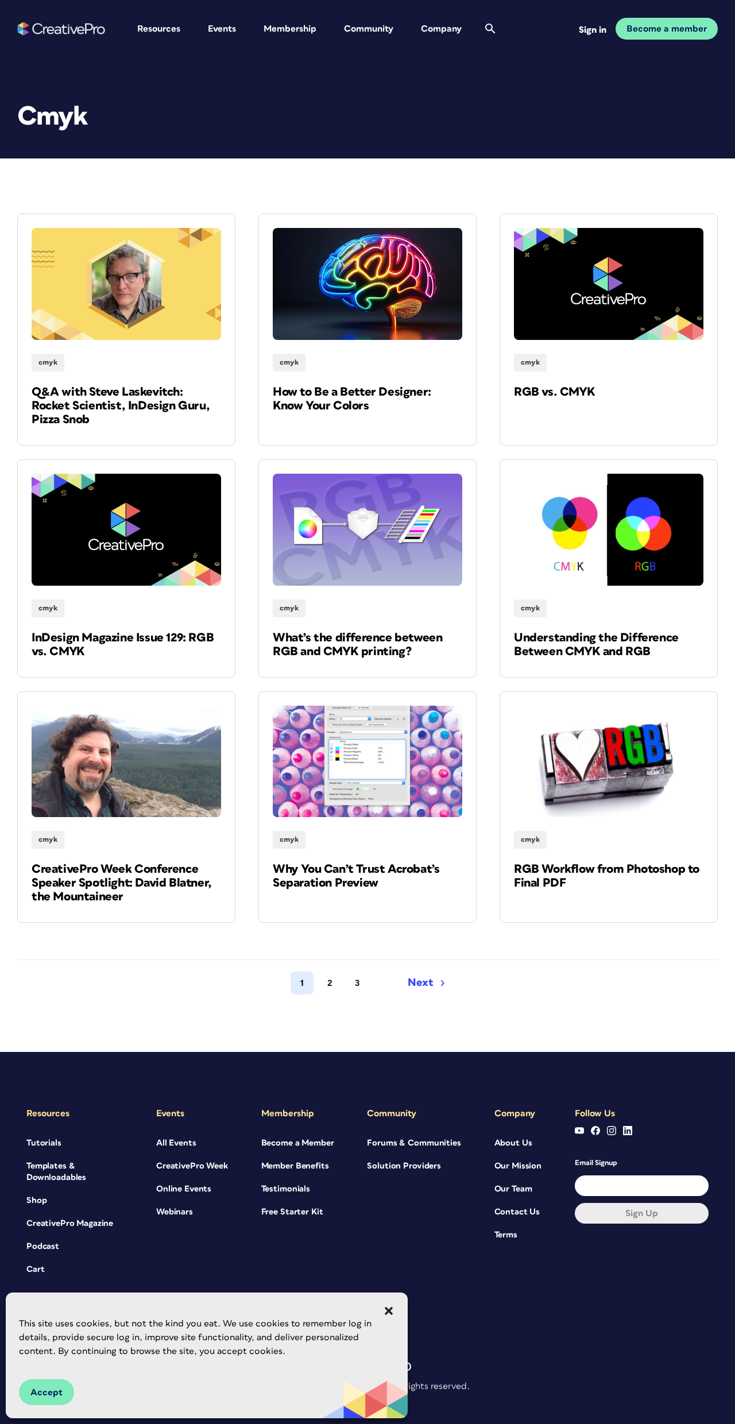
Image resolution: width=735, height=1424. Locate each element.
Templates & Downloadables (56, 1172)
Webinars (174, 1212)
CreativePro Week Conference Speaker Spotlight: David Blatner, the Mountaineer (122, 883)
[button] (388, 1311)
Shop (36, 1200)
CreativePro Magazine (69, 1223)
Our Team (513, 1189)
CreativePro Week (192, 1166)
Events (222, 28)
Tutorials (43, 1143)
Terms (505, 1234)
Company (441, 28)
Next (421, 982)
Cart (35, 1269)
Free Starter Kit (292, 1212)
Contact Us (517, 1212)
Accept (46, 1392)
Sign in (592, 29)
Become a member (666, 28)
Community (368, 28)
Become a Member (297, 1143)
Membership (290, 28)
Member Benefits (295, 1166)
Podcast (42, 1246)
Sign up (641, 1213)
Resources (158, 28)
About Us (513, 1143)
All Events (176, 1143)
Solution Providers (403, 1166)
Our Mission (517, 1166)
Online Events (183, 1189)
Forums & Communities (414, 1143)
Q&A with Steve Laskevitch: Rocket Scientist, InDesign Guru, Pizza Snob (121, 405)
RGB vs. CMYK (554, 392)
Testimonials (285, 1189)
